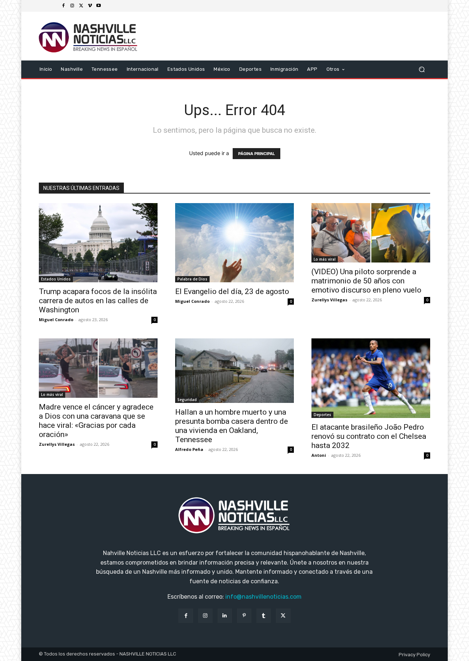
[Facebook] (63, 5)
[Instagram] (72, 5)
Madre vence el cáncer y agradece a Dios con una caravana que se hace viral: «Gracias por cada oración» (96, 421)
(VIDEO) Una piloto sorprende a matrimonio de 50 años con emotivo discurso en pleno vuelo (366, 280)
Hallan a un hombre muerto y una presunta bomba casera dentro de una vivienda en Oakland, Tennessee (231, 426)
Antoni (318, 455)
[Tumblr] (263, 616)
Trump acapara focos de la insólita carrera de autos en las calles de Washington (98, 300)
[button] (421, 69)
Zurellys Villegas (329, 299)
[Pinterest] (244, 616)
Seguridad (187, 399)
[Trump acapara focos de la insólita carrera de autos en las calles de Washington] (98, 242)
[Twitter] (81, 5)
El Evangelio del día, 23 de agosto (232, 291)
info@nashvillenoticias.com (263, 596)
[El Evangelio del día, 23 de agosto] (234, 242)
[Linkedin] (225, 616)
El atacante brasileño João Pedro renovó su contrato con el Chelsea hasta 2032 (368, 436)
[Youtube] (98, 5)
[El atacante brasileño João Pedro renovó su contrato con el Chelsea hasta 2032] (370, 378)
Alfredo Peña (189, 449)
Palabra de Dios (192, 279)
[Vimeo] (89, 5)
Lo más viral (325, 259)
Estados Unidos (56, 279)
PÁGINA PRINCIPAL (256, 153)
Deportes (322, 414)
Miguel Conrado (56, 319)
